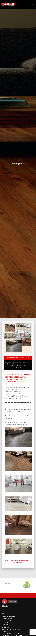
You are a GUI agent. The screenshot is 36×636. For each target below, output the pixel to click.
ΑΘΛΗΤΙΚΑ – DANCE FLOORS (11, 629)
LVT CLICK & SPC (7, 623)
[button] (4, 601)
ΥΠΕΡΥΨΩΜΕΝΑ (7, 618)
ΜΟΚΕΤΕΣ (5, 631)
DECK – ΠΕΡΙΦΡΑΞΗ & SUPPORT (12, 634)
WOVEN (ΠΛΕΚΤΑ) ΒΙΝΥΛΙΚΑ (10, 616)
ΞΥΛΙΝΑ (4, 611)
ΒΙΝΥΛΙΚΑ (5, 614)
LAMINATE (5, 625)
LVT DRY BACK (6, 620)
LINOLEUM (5, 627)
